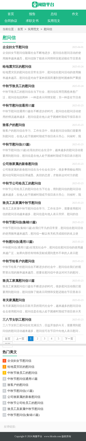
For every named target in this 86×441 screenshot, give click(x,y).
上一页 (20, 338)
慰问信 (48, 29)
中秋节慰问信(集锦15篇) (23, 415)
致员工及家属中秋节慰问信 (25, 409)
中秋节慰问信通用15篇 (22, 378)
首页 (11, 14)
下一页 (69, 338)
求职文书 (32, 20)
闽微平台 (37, 436)
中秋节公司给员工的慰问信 (25, 402)
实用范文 (53, 20)
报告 (32, 14)
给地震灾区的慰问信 (20, 366)
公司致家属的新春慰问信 (23, 396)
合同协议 (10, 20)
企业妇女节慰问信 (19, 360)
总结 (54, 14)
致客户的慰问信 (17, 384)
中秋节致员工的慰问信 (22, 372)
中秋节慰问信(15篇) (20, 390)
